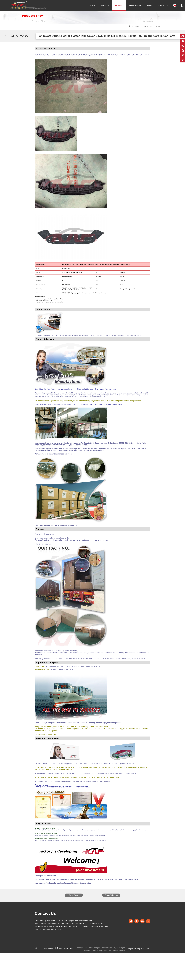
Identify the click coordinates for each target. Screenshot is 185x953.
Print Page (74, 895)
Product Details (154, 26)
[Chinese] (174, 5)
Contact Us (163, 5)
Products (119, 5)
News (149, 5)
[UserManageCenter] (181, 5)
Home (92, 5)
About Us (105, 5)
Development (135, 5)
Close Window (111, 895)
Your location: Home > (139, 26)
